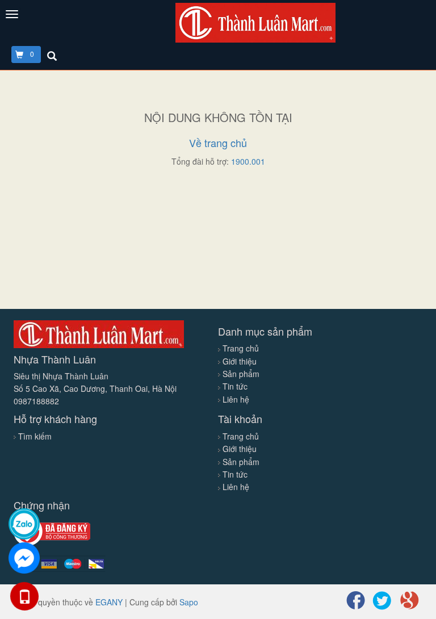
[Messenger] (24, 558)
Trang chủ (239, 348)
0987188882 (36, 401)
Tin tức (234, 386)
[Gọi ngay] (24, 596)
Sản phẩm (239, 373)
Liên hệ (234, 399)
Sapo (188, 602)
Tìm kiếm (35, 436)
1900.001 (248, 161)
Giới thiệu (238, 361)
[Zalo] (24, 523)
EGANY (109, 602)
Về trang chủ (218, 142)
